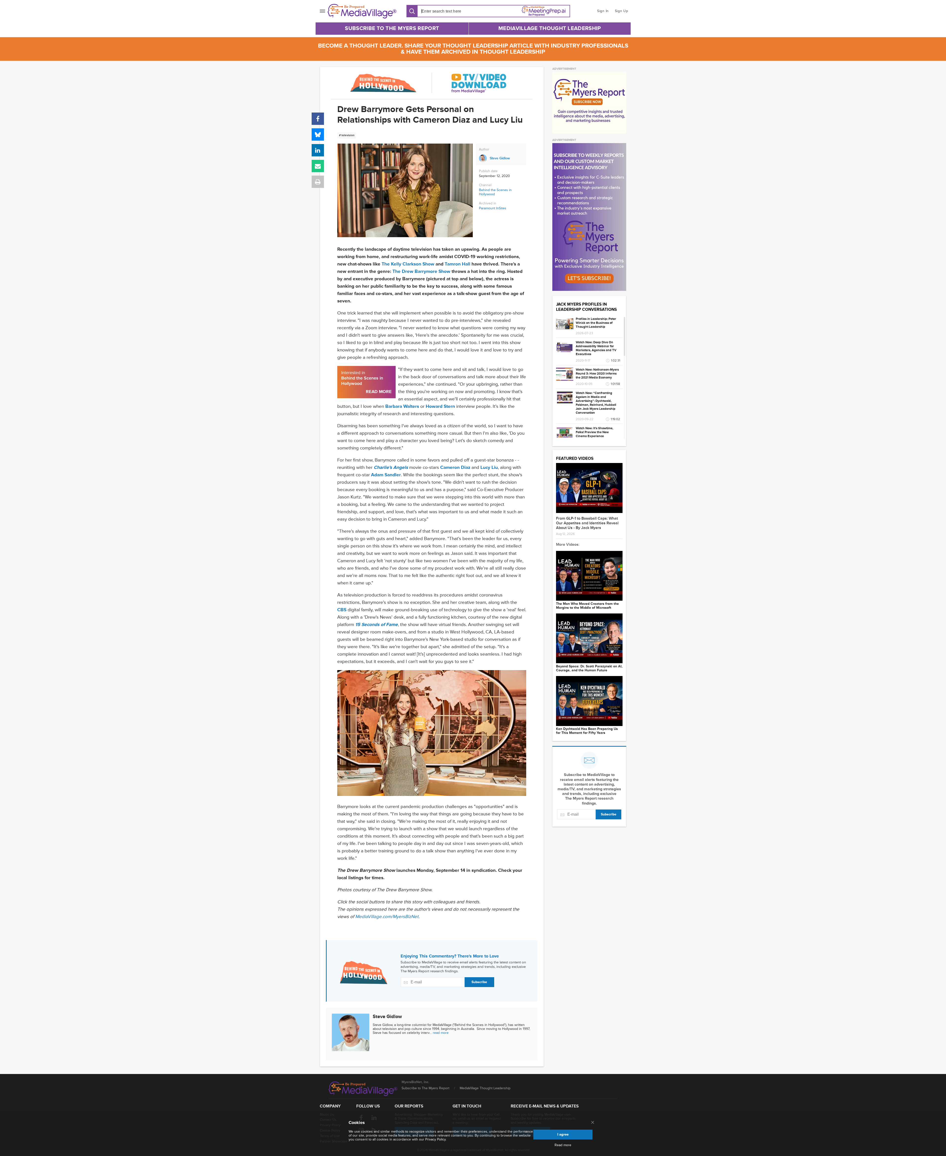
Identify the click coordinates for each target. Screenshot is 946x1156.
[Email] (318, 166)
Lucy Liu (489, 467)
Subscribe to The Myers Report (392, 28)
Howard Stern (440, 406)
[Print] (318, 182)
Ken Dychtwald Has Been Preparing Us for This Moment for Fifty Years (587, 731)
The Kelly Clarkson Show (408, 264)
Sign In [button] (603, 11)
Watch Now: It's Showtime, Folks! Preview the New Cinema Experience (594, 432)
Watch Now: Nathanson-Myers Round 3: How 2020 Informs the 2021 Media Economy (597, 374)
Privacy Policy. (435, 1139)
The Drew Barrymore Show (421, 271)
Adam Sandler (386, 475)
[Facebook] (318, 119)
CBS (341, 610)
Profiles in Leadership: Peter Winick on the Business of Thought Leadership (596, 323)
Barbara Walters (402, 406)
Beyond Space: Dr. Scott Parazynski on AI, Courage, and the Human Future (589, 668)
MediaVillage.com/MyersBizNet (387, 917)
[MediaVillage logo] (363, 1089)
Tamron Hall (457, 264)
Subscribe (479, 982)
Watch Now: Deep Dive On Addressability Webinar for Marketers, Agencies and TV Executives (596, 348)
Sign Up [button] (621, 11)
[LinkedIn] (318, 150)
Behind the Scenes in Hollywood (495, 192)
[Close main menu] (592, 1122)
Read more (563, 1145)
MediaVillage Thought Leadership (549, 28)
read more (441, 1033)
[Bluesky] (318, 134)
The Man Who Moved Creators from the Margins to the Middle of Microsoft (587, 606)
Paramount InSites (492, 208)
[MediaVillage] (362, 11)
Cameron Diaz (455, 467)
